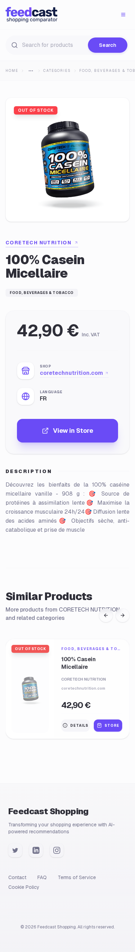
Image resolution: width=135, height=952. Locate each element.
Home (12, 70)
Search (107, 45)
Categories (57, 70)
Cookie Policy (23, 887)
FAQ (42, 877)
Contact (17, 877)
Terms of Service (77, 877)
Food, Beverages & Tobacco (42, 292)
